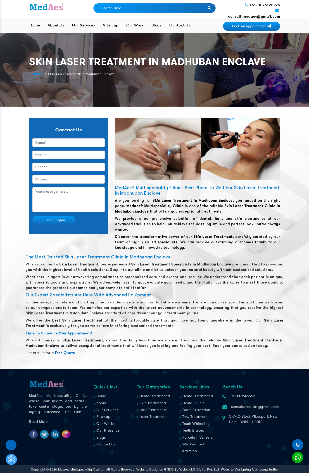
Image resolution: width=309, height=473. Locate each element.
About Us (56, 25)
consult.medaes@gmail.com (254, 16)
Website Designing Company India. (249, 469)
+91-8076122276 (265, 5)
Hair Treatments (152, 409)
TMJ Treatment (194, 416)
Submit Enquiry (53, 220)
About (101, 403)
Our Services (83, 25)
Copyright (38, 469)
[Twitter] (11, 443)
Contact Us (179, 25)
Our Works (105, 423)
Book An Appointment (249, 26)
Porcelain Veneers (197, 437)
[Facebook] (11, 443)
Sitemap (111, 25)
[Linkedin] (11, 443)
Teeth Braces (192, 430)
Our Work (135, 25)
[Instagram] (11, 443)
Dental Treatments (154, 396)
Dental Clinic (193, 403)
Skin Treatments (152, 403)
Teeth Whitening (195, 423)
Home (35, 25)
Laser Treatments (153, 416)
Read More (38, 421)
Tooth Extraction (195, 409)
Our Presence (107, 430)
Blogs (157, 25)
